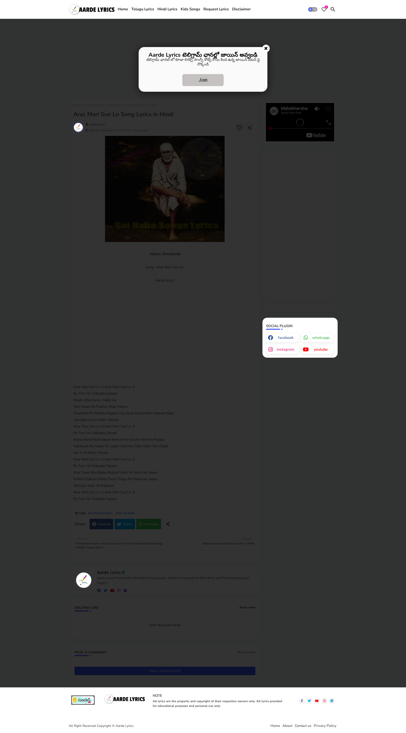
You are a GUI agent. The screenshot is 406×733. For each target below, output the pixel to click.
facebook (285, 337)
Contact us (303, 726)
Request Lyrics (216, 9)
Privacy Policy (325, 726)
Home (123, 9)
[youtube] (317, 701)
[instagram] (324, 701)
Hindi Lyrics (167, 9)
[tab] (123, 9)
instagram (285, 349)
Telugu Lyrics (142, 9)
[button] (312, 9)
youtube (321, 349)
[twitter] (309, 701)
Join (203, 80)
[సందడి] (83, 703)
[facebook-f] (302, 701)
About (287, 726)
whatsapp (320, 337)
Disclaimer (241, 9)
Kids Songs (190, 9)
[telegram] (332, 701)
